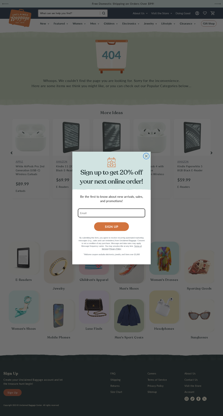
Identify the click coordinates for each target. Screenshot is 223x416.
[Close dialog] (146, 156)
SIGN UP (111, 226)
